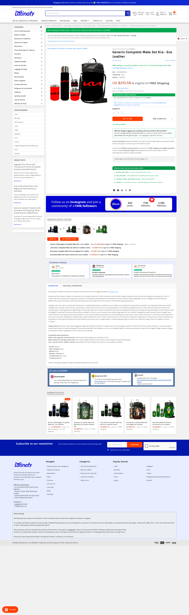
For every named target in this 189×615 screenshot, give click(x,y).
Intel (16, 114)
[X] (126, 190)
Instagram (71, 530)
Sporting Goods (20, 96)
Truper (16, 142)
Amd (16, 150)
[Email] (118, 190)
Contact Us (97, 21)
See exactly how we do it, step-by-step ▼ (61, 41)
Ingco (16, 130)
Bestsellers (65, 21)
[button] (159, 119)
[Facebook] (114, 190)
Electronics (18, 46)
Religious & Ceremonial (23, 88)
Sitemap (50, 494)
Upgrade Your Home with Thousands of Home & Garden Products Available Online (27, 167)
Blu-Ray (17, 118)
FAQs (75, 21)
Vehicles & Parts (20, 104)
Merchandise (19, 77)
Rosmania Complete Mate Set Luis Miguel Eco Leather (136, 423)
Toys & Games (19, 100)
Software (17, 92)
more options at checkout (133, 91)
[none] (78, 81)
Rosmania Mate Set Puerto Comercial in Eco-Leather (161, 423)
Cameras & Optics (21, 42)
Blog (118, 21)
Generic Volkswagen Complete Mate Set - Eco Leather (58, 423)
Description (53, 286)
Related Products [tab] (55, 392)
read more (17, 181)
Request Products (48, 21)
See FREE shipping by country (123, 68)
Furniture (17, 54)
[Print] (122, 190)
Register (163, 14)
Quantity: (116, 109)
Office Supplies (19, 81)
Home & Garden (20, 65)
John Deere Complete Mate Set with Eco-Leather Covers (111, 423)
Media (16, 73)
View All (16, 153)
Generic (132, 49)
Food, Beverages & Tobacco (24, 50)
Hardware (17, 58)
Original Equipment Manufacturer (26, 146)
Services (84, 21)
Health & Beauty (20, 62)
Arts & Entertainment (22, 31)
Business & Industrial (22, 39)
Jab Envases (18, 122)
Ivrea (16, 126)
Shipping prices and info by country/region (130, 159)
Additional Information (72, 286)
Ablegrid (17, 134)
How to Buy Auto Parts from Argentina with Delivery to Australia (26, 188)
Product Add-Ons (20, 84)
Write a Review (170, 60)
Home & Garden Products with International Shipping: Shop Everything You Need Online (27, 210)
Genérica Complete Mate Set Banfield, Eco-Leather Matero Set (84, 424)
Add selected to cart (69, 239)
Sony (16, 138)
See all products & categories (25, 21)
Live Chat (109, 21)
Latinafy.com (113, 292)
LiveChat (17, 504)
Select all (53, 239)
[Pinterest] (130, 190)
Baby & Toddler (20, 35)
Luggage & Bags (20, 69)
